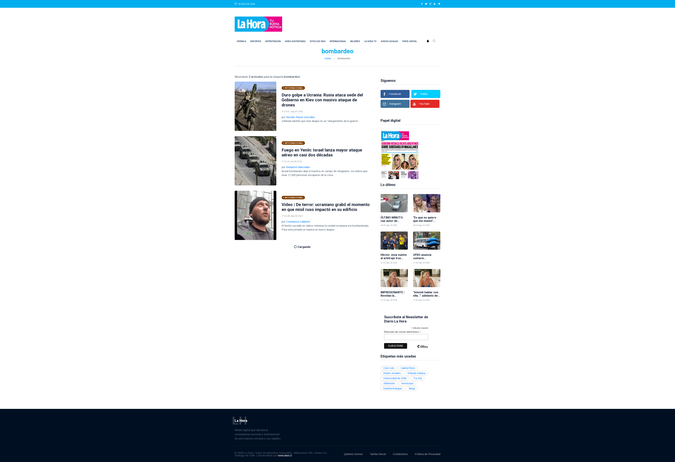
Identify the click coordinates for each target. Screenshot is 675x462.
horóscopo (407, 383)
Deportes (255, 41)
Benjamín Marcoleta (298, 167)
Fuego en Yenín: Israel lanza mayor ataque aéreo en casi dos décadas (322, 153)
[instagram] (430, 4)
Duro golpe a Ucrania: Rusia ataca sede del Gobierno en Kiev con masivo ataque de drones (322, 100)
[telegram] (439, 4)
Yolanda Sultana (416, 373)
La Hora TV (370, 41)
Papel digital (409, 41)
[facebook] (422, 4)
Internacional (338, 41)
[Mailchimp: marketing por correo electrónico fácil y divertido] (422, 348)
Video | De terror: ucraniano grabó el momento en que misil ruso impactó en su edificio (326, 207)
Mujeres (355, 41)
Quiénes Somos (353, 453)
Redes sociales (392, 373)
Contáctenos (400, 453)
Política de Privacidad (427, 453)
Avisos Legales (389, 41)
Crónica (241, 41)
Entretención (273, 41)
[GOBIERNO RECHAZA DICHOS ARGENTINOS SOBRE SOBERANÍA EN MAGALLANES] (400, 154)
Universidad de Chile (395, 378)
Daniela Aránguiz (392, 388)
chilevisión (389, 383)
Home (328, 58)
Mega (412, 388)
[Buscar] (434, 41)
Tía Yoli (417, 378)
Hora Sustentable (295, 41)
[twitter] (426, 4)
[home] (258, 23)
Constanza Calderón (298, 221)
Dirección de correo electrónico (402, 332)
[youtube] (434, 4)
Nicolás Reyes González (300, 117)
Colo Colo (388, 368)
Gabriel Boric (408, 368)
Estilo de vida (318, 41)
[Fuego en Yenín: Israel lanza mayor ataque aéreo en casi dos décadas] (255, 160)
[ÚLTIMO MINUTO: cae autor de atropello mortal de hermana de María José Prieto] (394, 203)
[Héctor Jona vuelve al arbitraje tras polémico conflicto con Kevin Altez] (394, 241)
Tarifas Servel (378, 453)
